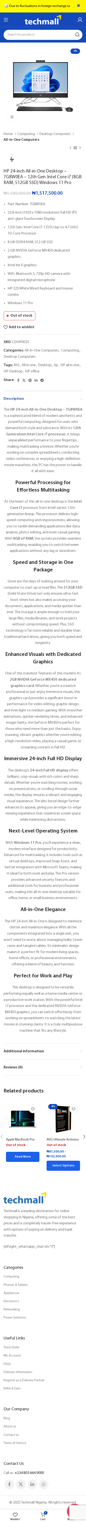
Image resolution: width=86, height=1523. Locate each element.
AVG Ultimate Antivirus (63, 1139)
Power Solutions (15, 1318)
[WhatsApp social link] (43, 1484)
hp (56, 365)
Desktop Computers (55, 134)
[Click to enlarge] (12, 117)
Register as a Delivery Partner (24, 1380)
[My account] (80, 20)
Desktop (45, 365)
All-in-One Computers (21, 140)
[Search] (77, 35)
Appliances (11, 1293)
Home (9, 134)
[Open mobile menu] (6, 20)
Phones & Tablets (16, 1285)
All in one (29, 365)
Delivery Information (18, 1372)
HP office (32, 371)
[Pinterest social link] (30, 380)
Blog (7, 1418)
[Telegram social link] (42, 380)
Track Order (11, 1347)
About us (10, 1426)
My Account (12, 1355)
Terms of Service (15, 1443)
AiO (16, 365)
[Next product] (80, 148)
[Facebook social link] (18, 380)
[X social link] (24, 380)
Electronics (11, 1301)
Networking (12, 1309)
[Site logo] (43, 20)
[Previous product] (70, 148)
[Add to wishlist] (33, 1109)
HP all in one (69, 365)
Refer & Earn (12, 1388)
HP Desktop (13, 371)
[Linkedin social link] (36, 380)
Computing (26, 134)
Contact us (11, 1435)
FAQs (7, 1364)
